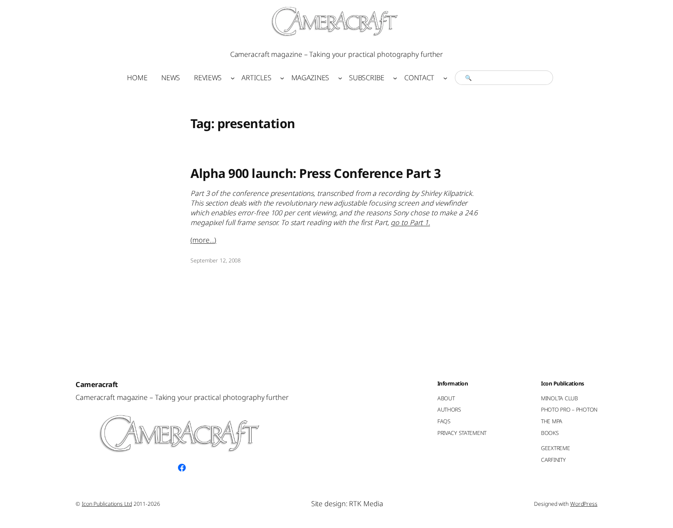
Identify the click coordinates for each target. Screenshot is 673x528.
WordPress (583, 503)
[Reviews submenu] (233, 78)
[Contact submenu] (445, 78)
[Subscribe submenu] (395, 78)
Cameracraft (97, 384)
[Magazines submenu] (340, 78)
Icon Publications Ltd (107, 503)
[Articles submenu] (282, 78)
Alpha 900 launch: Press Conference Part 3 (315, 173)
